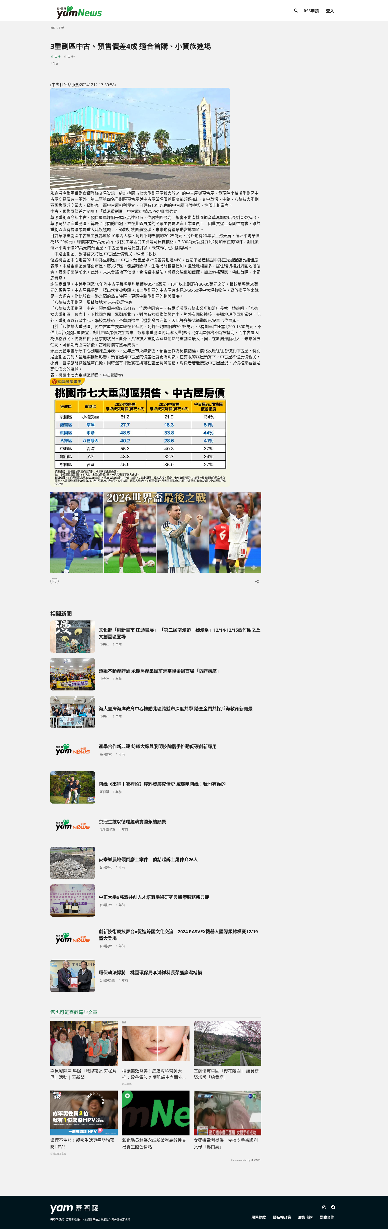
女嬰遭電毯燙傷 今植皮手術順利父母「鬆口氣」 (226, 1143)
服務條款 (258, 1217)
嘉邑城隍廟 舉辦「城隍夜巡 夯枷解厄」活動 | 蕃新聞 (83, 1074)
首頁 (53, 28)
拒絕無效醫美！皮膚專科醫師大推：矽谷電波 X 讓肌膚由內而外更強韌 (154, 1074)
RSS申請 (311, 10)
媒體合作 (327, 1217)
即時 (61, 28)
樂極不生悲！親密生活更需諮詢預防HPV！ (82, 1143)
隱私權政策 (282, 1217)
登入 (330, 10)
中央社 (56, 57)
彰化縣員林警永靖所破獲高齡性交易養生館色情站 (154, 1143)
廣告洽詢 (305, 1217)
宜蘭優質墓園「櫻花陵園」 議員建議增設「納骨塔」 (226, 1074)
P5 (54, 581)
